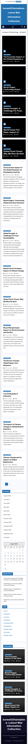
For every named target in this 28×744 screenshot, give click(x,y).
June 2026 (7, 503)
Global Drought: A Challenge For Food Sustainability (12, 110)
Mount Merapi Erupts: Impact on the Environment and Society (13, 330)
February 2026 (8, 518)
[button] (22, 27)
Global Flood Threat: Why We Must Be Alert (13, 152)
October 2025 (7, 530)
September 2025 (8, 533)
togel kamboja (7, 626)
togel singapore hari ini (18, 740)
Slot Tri (5, 611)
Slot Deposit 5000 (8, 623)
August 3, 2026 (9, 156)
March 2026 (7, 514)
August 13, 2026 (9, 113)
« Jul (5, 569)
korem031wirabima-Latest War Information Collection (14, 724)
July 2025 (6, 537)
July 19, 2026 (8, 398)
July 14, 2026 (8, 431)
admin (17, 61)
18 (8, 559)
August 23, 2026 (9, 61)
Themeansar (14, 737)
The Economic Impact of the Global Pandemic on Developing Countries (14, 59)
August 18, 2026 (9, 91)
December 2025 (8, 526)
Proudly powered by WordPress (10, 735)
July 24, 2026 (8, 368)
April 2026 (6, 511)
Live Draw (6, 617)
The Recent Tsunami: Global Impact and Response (11, 363)
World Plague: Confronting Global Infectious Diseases (11, 89)
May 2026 (6, 507)
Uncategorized (7, 54)
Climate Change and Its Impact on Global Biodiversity (12, 459)
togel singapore (8, 740)
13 (14, 556)
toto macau (7, 632)
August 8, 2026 (9, 134)
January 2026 (7, 522)
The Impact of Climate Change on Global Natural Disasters (13, 426)
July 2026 (6, 499)
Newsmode (23, 735)
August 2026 (7, 496)
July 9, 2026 (8, 464)
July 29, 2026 (8, 335)
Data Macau (7, 620)
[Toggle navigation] (12, 27)
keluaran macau (8, 629)
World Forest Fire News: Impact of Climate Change (11, 132)
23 (23, 559)
